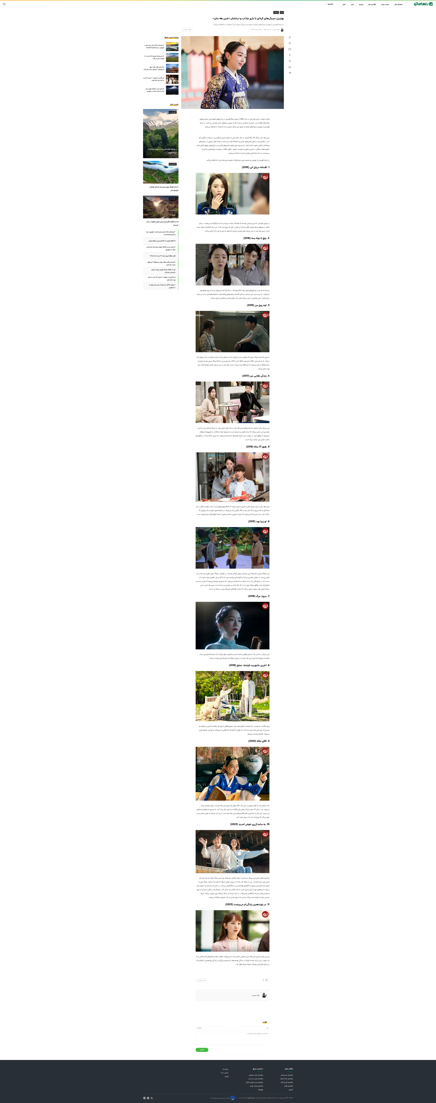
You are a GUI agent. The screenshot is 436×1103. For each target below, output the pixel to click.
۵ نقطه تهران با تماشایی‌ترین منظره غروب (161, 241)
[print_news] (289, 43)
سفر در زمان (385, 4)
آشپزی (291, 1089)
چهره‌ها (260, 1089)
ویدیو (361, 4)
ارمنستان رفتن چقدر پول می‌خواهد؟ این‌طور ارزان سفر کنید (154, 68)
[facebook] (289, 55)
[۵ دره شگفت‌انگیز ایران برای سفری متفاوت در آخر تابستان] (160, 207)
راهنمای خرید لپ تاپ (255, 1079)
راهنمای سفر (399, 4)
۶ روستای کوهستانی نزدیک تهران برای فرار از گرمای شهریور (162, 151)
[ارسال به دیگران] (289, 49)
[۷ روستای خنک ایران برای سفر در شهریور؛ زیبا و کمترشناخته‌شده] (172, 46)
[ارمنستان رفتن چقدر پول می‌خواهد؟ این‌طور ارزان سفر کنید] (172, 68)
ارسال (202, 1050)
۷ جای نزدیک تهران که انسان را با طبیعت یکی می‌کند (154, 57)
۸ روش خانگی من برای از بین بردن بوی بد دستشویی (162, 286)
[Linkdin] (289, 67)
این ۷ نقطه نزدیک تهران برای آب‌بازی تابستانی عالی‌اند (163, 271)
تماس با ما (225, 1073)
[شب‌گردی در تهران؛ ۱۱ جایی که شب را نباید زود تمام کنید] (172, 79)
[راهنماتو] (423, 4)
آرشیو (227, 1076)
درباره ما (226, 1069)
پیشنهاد (276, 12)
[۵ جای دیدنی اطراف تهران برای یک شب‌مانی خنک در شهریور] (172, 90)
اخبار (344, 4)
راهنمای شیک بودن (256, 1086)
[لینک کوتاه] (290, 37)
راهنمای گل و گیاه (287, 1082)
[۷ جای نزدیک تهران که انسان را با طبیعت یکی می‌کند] (172, 57)
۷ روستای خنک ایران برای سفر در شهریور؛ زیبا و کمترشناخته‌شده (154, 46)
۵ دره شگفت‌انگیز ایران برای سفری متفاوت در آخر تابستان (162, 224)
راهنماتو (330, 4)
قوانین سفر (372, 4)
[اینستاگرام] (148, 1098)
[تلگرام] (289, 72)
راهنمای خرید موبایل (256, 1075)
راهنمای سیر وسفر (287, 1075)
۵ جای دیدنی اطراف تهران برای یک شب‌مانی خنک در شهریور (154, 90)
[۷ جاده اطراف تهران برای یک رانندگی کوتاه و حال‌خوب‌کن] (160, 172)
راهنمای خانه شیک (286, 1079)
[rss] (151, 1098)
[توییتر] (289, 61)
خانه (282, 12)
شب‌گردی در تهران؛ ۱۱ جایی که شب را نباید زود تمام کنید (153, 79)
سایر (352, 4)
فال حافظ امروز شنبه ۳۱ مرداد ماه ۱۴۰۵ (162, 256)
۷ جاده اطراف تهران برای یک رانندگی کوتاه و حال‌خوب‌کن (164, 189)
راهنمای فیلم (288, 1086)
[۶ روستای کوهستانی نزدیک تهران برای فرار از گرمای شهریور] (160, 133)
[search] (4, 4)
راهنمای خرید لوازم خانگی (254, 1082)
